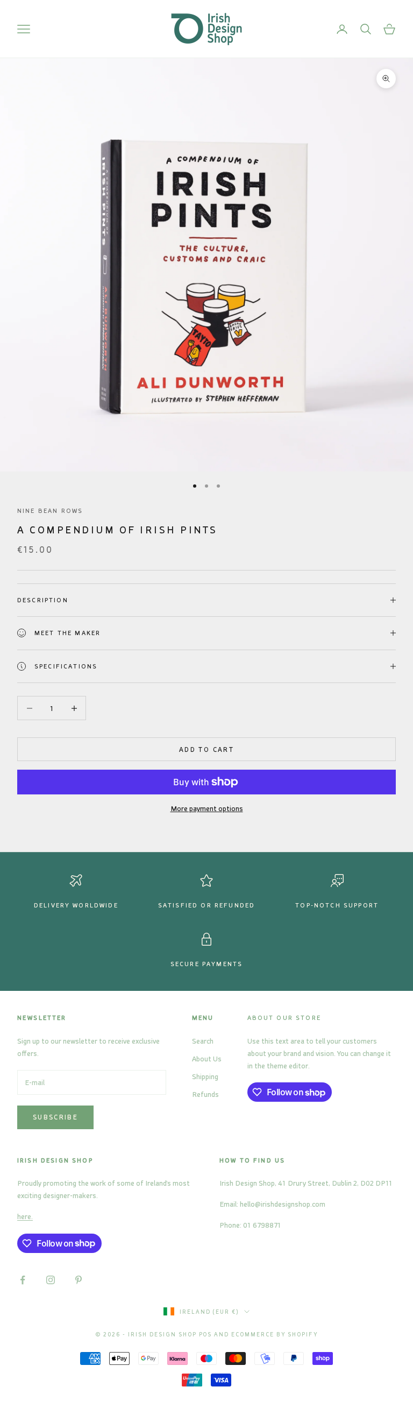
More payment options (206, 808)
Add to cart (206, 749)
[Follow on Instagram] (50, 1280)
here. (25, 1216)
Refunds (205, 1094)
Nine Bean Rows (50, 510)
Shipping (205, 1076)
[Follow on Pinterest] (78, 1280)
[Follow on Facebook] (22, 1280)
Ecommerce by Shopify (274, 1334)
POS (205, 1334)
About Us (207, 1058)
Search (202, 1040)
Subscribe (55, 1117)
